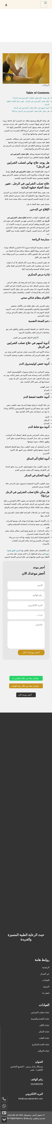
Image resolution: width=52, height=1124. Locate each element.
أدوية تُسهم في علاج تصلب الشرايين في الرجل (31, 108)
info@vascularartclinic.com (30, 1098)
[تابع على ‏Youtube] (26, 949)
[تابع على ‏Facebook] (32, 949)
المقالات (45, 85)
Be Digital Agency (15, 1118)
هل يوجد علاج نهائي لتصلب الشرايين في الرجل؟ (30, 98)
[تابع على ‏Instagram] (21, 949)
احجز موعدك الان (31, 652)
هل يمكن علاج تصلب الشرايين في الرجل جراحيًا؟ (30, 111)
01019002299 (37, 1084)
